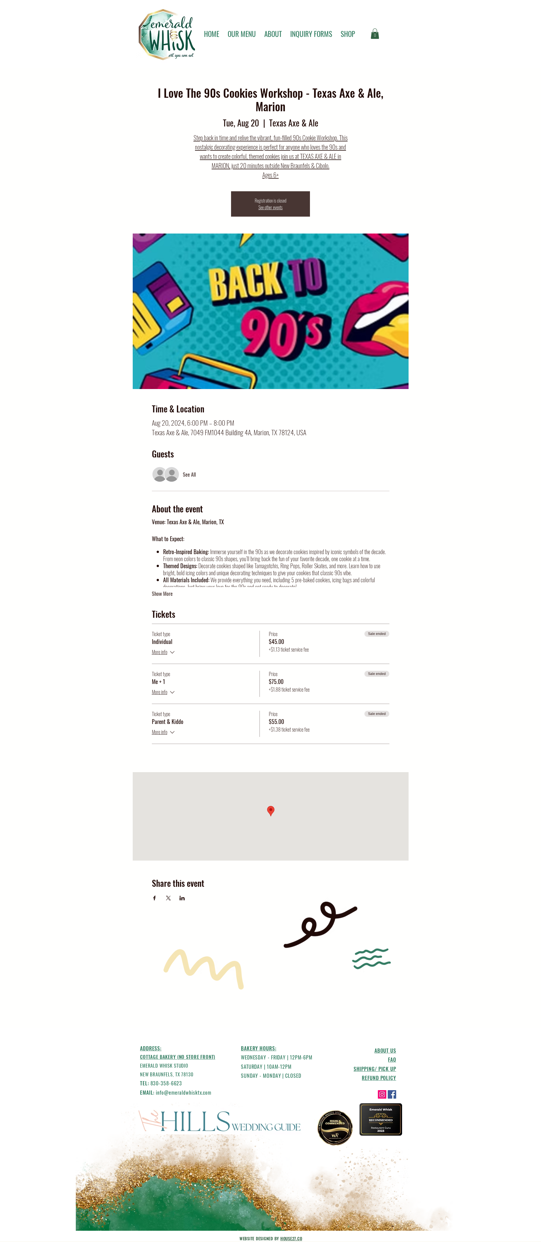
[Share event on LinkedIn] (182, 898)
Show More (162, 593)
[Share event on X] (168, 898)
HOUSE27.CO (291, 1238)
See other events (270, 207)
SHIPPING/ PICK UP (375, 1068)
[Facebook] (392, 1094)
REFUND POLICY (379, 1077)
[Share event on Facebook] (154, 898)
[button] (375, 33)
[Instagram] (382, 1094)
